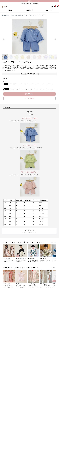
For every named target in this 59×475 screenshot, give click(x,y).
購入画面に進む (29, 94)
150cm (33, 84)
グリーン (32, 89)
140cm (27, 84)
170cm (44, 84)
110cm (11, 84)
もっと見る (53, 242)
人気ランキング (49, 10)
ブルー (17, 89)
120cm (16, 84)
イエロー (44, 89)
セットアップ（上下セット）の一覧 (19, 15)
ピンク (12, 89)
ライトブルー (25, 89)
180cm (50, 84)
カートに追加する (29, 98)
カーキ (50, 89)
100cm (5, 84)
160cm (39, 84)
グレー (38, 89)
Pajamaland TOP (5, 15)
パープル (6, 89)
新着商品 (10, 10)
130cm (22, 84)
